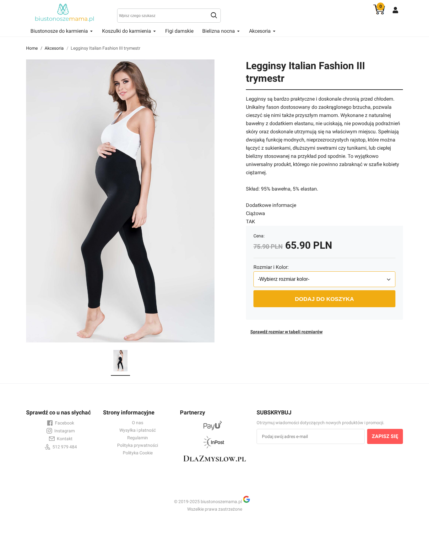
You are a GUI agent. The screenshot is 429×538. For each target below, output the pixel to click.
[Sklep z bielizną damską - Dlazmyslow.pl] (214, 464)
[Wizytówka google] (249, 501)
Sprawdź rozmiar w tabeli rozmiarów (286, 331)
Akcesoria (54, 48)
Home (32, 48)
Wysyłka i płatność (137, 430)
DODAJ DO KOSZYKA (324, 299)
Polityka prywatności (137, 445)
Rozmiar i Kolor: (271, 267)
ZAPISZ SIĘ (385, 436)
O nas (137, 422)
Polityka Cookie (138, 452)
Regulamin (137, 437)
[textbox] (169, 15)
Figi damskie (179, 31)
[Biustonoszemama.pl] (65, 12)
